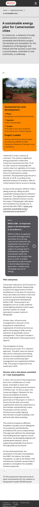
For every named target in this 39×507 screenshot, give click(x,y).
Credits (16, 504)
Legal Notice (7, 504)
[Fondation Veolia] (11, 3)
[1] (26, 211)
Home (5, 10)
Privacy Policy (24, 503)
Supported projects (16, 10)
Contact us (6, 503)
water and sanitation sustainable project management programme (17, 208)
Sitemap (15, 503)
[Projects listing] (4, 72)
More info (21, 246)
